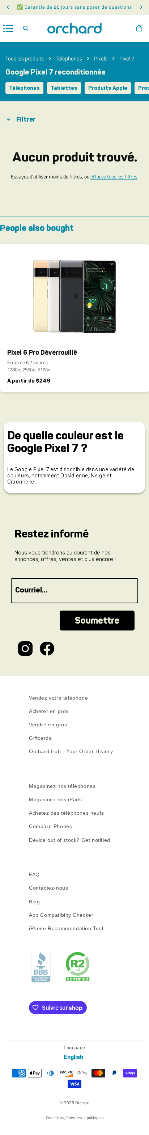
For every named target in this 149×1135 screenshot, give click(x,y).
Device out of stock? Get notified (69, 840)
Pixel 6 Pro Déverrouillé (42, 352)
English (73, 1057)
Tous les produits (24, 58)
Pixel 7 (126, 58)
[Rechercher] (26, 28)
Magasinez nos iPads (55, 799)
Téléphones (69, 58)
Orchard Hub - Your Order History (71, 752)
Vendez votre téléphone (58, 698)
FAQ (34, 874)
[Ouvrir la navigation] (8, 28)
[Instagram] (25, 648)
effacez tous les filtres (113, 176)
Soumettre (97, 620)
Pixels (100, 58)
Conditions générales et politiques (74, 1118)
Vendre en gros (48, 724)
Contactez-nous (48, 888)
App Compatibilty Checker (61, 915)
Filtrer (25, 119)
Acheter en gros (49, 711)
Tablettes (64, 88)
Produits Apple (107, 88)
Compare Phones (50, 827)
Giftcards (40, 738)
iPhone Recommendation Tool (66, 928)
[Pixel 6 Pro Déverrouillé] (74, 293)
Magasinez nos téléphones (62, 786)
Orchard (82, 1102)
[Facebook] (47, 648)
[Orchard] (74, 28)
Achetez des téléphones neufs (66, 813)
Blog (34, 901)
